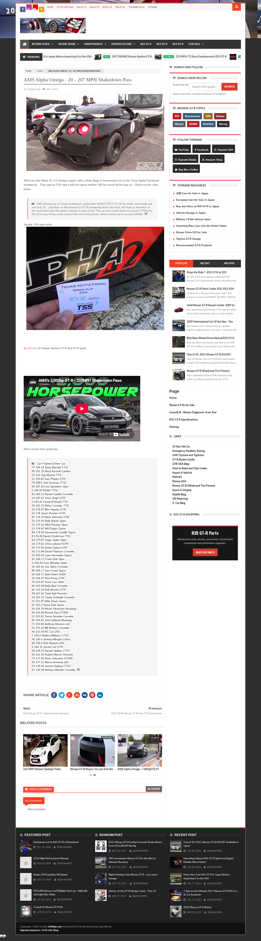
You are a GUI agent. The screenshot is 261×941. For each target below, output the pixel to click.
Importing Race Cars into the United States (201, 225)
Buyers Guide (40, 44)
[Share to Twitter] (31, 763)
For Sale (194, 44)
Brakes (220, 116)
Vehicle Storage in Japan (191, 212)
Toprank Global (187, 159)
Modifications (121, 44)
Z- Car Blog (178, 503)
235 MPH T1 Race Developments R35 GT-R (174, 56)
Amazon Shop (214, 159)
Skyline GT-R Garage (188, 238)
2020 (215, 57)
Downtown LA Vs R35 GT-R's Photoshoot (56, 842)
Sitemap (152, 7)
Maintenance (93, 44)
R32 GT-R (81, 7)
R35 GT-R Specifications (183, 419)
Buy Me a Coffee (188, 169)
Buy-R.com (30, 348)
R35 (177, 116)
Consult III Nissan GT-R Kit (48, 907)
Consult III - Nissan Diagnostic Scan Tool (192, 412)
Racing (223, 124)
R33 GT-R (94, 7)
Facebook (202, 149)
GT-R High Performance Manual (50, 858)
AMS (48, 89)
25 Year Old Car (181, 446)
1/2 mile (142, 57)
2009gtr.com (55, 926)
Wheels (179, 124)
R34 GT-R (107, 7)
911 (110, 737)
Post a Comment (36, 809)
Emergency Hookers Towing (188, 451)
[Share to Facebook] (26, 763)
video (40, 71)
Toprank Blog (136, 7)
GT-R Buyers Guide (183, 459)
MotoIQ (177, 477)
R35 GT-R (120, 7)
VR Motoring (180, 499)
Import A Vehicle (182, 473)
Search (229, 86)
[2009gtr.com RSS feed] (41, 9)
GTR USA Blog (180, 464)
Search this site (181, 84)
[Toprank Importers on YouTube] (35, 7)
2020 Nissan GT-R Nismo (38, 769)
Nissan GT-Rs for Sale (181, 405)
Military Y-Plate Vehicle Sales (193, 219)
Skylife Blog (179, 494)
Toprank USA (225, 149)
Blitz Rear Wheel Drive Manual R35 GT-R (210, 338)
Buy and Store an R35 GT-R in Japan (197, 206)
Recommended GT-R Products (194, 245)
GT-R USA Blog (50, 930)
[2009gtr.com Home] (24, 44)
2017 (80, 57)
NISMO (193, 124)
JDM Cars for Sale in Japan (192, 193)
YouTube (183, 149)
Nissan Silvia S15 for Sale (191, 232)
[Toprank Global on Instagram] (29, 7)
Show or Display (181, 490)
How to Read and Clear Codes (189, 468)
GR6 (208, 116)
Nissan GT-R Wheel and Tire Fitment (208, 371)
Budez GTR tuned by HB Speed (50, 875)
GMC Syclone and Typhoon (188, 455)
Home (50, 7)
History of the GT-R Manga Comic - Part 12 (132, 891)
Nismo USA (179, 481)
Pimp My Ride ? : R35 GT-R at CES (206, 272)
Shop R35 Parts (205, 552)
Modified (208, 124)
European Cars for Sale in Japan (195, 199)
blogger (154, 788)
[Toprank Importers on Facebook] (22, 9)
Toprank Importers (30, 930)
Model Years (66, 44)
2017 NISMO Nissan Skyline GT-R (105, 56)
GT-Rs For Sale (65, 7)
